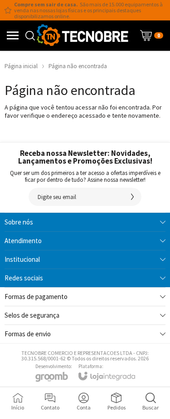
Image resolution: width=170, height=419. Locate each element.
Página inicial (21, 66)
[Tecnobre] (82, 35)
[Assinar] (132, 197)
